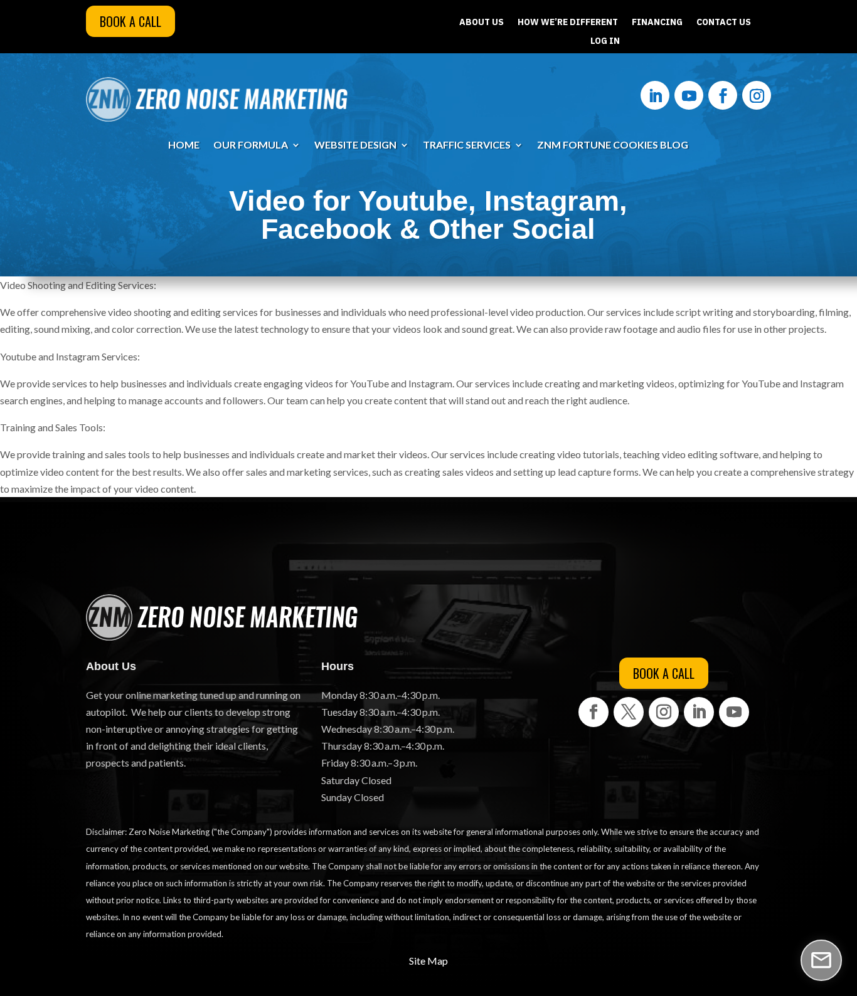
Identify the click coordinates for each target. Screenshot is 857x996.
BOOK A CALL (130, 21)
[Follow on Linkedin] (655, 95)
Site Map (428, 961)
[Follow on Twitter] (629, 712)
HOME (184, 145)
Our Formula (250, 145)
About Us (481, 23)
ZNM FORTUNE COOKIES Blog (612, 145)
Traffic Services (467, 145)
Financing (657, 23)
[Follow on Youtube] (688, 95)
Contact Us (723, 23)
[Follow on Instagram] (756, 95)
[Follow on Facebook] (722, 95)
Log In (605, 41)
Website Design (355, 145)
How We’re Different (568, 23)
